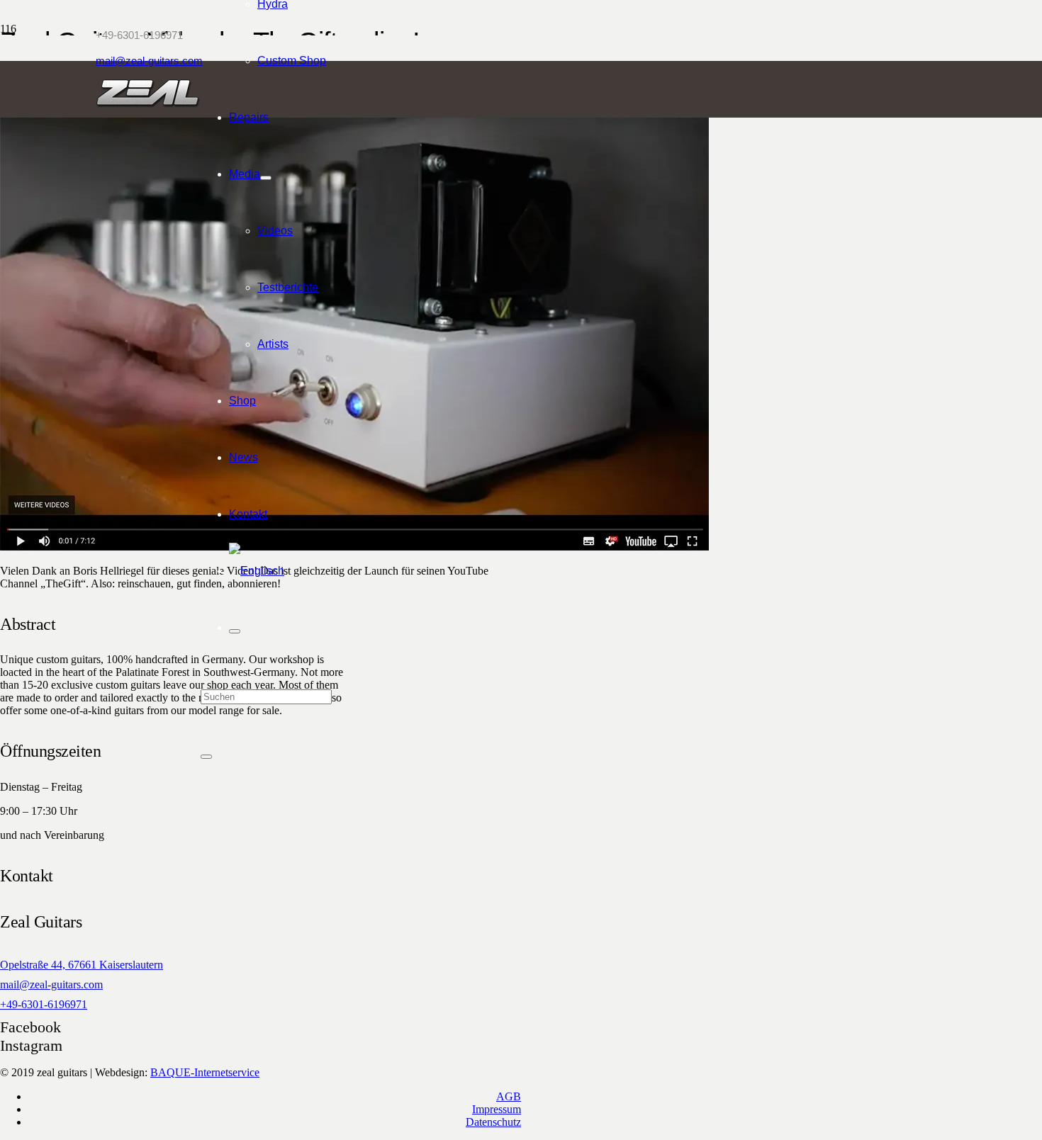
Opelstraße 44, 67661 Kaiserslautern (81, 965)
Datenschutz (493, 1122)
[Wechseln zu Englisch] (256, 571)
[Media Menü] (265, 178)
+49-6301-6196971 (43, 1004)
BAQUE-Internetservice (204, 1072)
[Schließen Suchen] (206, 757)
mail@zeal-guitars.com (51, 984)
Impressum (496, 1109)
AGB (508, 1096)
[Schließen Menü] (234, 631)
